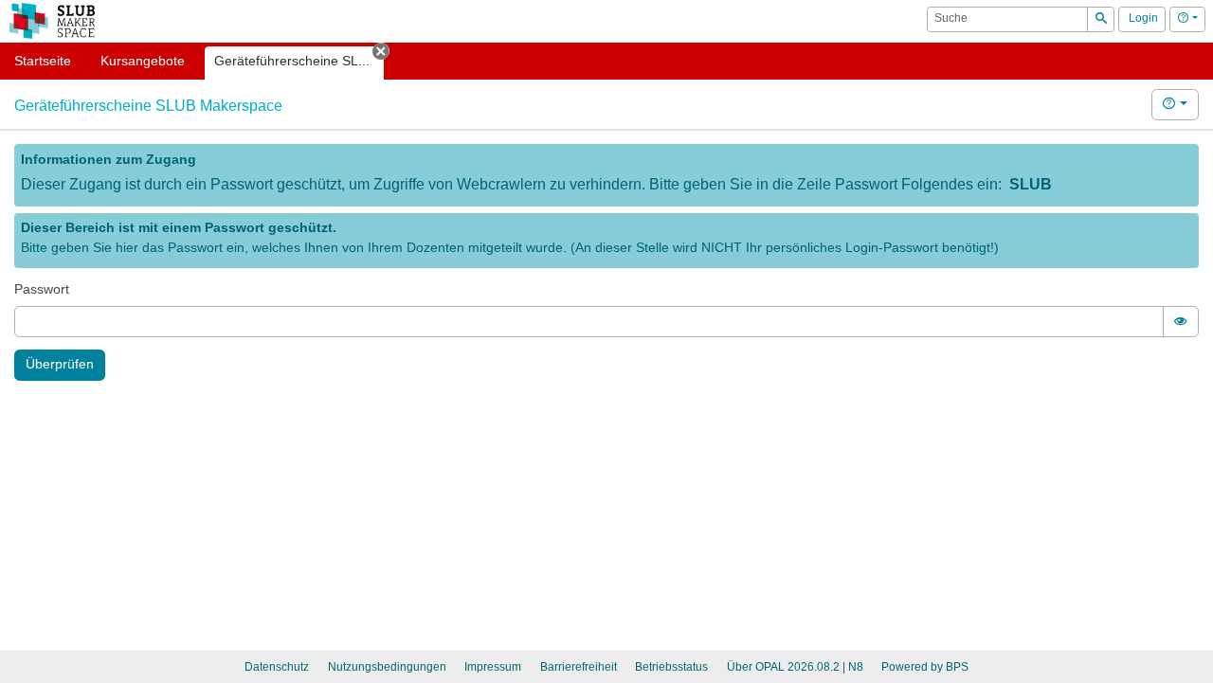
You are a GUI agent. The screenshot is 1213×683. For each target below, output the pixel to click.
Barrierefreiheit (578, 667)
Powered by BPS (925, 667)
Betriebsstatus (671, 667)
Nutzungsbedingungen (387, 667)
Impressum (492, 667)
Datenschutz (276, 667)
